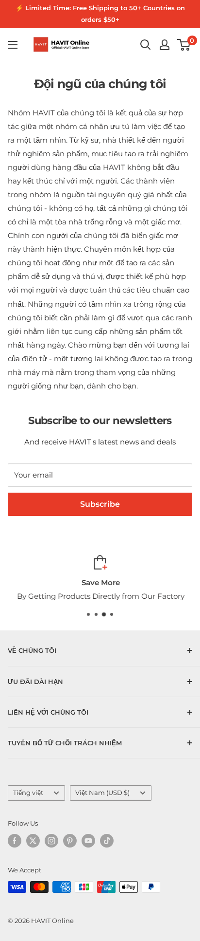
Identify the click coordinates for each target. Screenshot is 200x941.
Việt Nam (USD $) (102, 792)
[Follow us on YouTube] (88, 841)
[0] (184, 45)
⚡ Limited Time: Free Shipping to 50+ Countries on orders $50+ (100, 13)
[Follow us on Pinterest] (70, 841)
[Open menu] (12, 45)
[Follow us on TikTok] (107, 841)
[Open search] (145, 44)
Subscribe (100, 504)
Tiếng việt (28, 792)
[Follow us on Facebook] (14, 841)
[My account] (164, 44)
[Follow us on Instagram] (51, 841)
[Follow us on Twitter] (33, 841)
